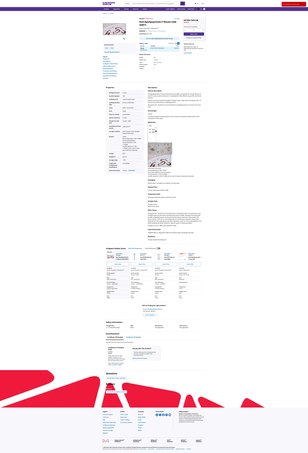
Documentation (108, 68)
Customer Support (117, 364)
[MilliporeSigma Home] (109, 3)
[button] (170, 9)
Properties (106, 59)
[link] (111, 414)
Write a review (152, 31)
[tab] (106, 13)
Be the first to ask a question (116, 378)
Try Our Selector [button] (150, 315)
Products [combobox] (127, 3)
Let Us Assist (188, 53)
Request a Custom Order (194, 38)
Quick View (117, 264)
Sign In (148, 38)
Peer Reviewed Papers (110, 73)
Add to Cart (193, 34)
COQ (112, 48)
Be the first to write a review (117, 392)
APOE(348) (131, 170)
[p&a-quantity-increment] (202, 30)
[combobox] (154, 3)
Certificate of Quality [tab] (133, 337)
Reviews (105, 78)
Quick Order (191, 9)
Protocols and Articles (110, 71)
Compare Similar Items (110, 64)
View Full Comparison (135, 248)
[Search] (182, 3)
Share (178, 18)
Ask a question (161, 31)
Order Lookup (181, 9)
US (197, 3)
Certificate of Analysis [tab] (115, 337)
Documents (116, 360)
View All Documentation (111, 52)
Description (106, 61)
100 (124, 96)
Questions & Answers (110, 76)
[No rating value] (142, 31)
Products (105, 13)
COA (106, 48)
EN (202, 3)
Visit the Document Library (139, 358)
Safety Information (109, 66)
